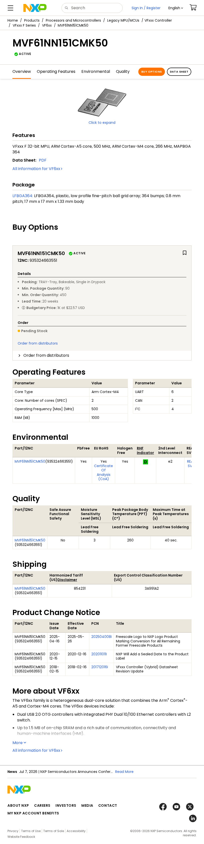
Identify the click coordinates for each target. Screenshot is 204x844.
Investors (65, 805)
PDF (43, 160)
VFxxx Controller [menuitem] (158, 20)
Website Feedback (21, 837)
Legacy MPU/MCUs (123, 20)
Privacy (12, 831)
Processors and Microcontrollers (73, 20)
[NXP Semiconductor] (35, 8)
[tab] (102, 355)
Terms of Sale (53, 831)
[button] (176, 7)
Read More (124, 771)
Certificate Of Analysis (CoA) (103, 472)
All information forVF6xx (36, 169)
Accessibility (76, 831)
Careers (42, 805)
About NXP (18, 805)
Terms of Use (31, 831)
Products (32, 20)
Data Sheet (179, 72)
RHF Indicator (145, 450)
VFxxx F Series (24, 25)
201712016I (99, 667)
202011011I (99, 654)
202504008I (101, 636)
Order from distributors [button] (46, 355)
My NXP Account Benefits (33, 813)
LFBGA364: (22, 196)
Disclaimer (67, 579)
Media (87, 805)
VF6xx (47, 25)
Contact (107, 805)
